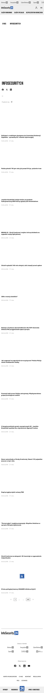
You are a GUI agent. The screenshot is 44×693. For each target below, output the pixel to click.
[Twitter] (20, 666)
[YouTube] (29, 666)
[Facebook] (15, 666)
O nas (4, 24)
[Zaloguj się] (36, 7)
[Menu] (41, 7)
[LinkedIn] (24, 666)
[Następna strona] (33, 599)
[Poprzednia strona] (11, 599)
